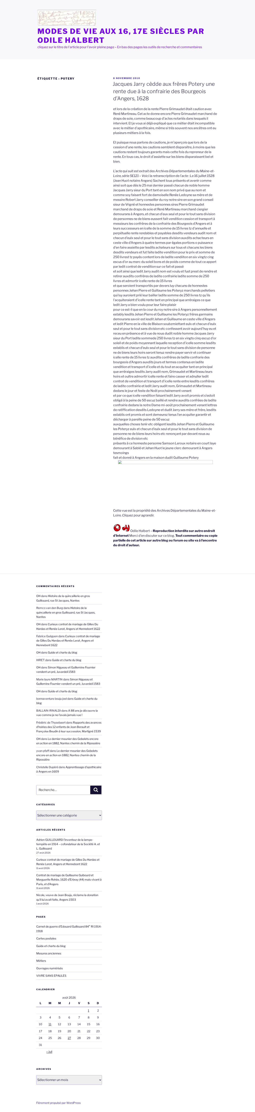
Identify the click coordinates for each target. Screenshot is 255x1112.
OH (38, 596)
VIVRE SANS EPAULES (51, 975)
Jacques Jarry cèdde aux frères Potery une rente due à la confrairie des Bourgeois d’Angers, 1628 (164, 91)
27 (69, 1038)
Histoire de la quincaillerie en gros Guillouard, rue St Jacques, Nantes (65, 612)
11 (50, 1024)
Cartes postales (46, 938)
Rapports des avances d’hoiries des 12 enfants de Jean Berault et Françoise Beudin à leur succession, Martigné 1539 (68, 727)
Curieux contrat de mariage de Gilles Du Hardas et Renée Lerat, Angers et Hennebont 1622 (68, 640)
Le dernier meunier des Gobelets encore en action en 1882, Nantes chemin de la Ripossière (67, 755)
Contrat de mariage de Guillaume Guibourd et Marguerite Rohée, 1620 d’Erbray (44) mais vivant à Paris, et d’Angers (69, 879)
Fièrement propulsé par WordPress (58, 1102)
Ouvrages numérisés (49, 968)
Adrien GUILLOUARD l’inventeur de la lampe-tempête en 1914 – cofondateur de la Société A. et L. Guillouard (68, 844)
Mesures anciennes (48, 953)
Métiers (41, 960)
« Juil (49, 1051)
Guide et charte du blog (62, 652)
